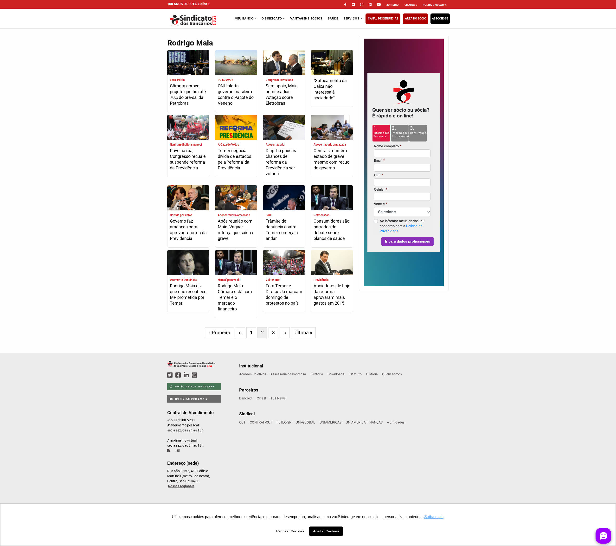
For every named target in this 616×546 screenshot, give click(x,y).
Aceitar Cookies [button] (326, 531)
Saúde (333, 18)
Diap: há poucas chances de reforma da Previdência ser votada (281, 162)
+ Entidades (395, 422)
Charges (410, 4)
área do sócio (415, 18)
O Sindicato (272, 18)
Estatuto (355, 374)
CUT (242, 422)
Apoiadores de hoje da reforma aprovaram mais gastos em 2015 (332, 294)
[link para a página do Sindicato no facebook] (345, 4)
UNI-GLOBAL (305, 422)
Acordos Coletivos (252, 374)
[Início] (200, 20)
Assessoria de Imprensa (288, 374)
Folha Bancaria (434, 4)
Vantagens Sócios (306, 18)
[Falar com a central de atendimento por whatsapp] (178, 450)
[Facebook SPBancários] (178, 375)
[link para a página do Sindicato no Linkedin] (370, 4)
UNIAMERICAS (330, 422)
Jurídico (392, 4)
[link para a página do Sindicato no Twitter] (353, 4)
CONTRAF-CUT (261, 422)
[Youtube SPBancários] (203, 375)
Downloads (335, 374)
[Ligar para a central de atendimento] (169, 450)
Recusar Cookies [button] (290, 531)
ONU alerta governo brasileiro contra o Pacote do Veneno (236, 94)
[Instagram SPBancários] (195, 375)
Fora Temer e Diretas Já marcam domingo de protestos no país (284, 294)
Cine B (261, 398)
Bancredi (245, 398)
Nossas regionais (181, 486)
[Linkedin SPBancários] (187, 375)
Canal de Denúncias (383, 18)
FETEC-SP (283, 422)
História (372, 374)
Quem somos (392, 374)
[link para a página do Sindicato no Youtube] (379, 4)
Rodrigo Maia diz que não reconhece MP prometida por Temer (188, 294)
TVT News (278, 398)
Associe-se (440, 18)
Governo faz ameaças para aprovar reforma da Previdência (188, 229)
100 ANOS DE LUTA (188, 4)
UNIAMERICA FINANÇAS (364, 422)
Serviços (351, 18)
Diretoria (316, 374)
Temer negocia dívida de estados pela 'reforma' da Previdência (234, 159)
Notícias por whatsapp (194, 386)
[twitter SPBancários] (170, 375)
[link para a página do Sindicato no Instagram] (362, 4)
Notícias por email (191, 399)
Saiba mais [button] (433, 517)
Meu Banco (244, 18)
